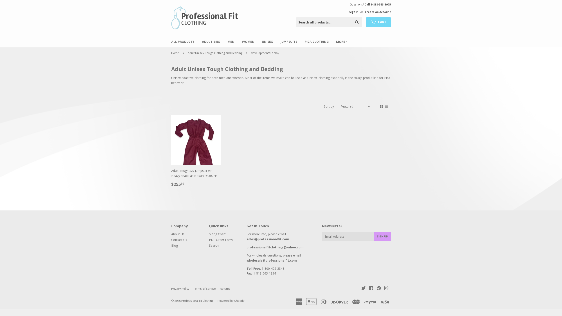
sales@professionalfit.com (268, 239)
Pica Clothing (317, 42)
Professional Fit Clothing (197, 301)
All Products (183, 42)
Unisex (267, 42)
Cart (381, 22)
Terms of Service (204, 289)
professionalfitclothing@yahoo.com (275, 247)
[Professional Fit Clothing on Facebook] (371, 289)
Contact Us (179, 240)
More (340, 42)
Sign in (353, 12)
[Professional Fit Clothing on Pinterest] (378, 289)
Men (230, 42)
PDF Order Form (221, 240)
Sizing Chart (217, 234)
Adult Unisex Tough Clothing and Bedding (215, 53)
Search (214, 245)
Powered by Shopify (231, 301)
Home (175, 53)
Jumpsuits (288, 42)
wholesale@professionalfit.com (272, 260)
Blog (174, 245)
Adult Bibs (211, 42)
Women (248, 42)
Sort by (329, 106)
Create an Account (378, 12)
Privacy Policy (180, 289)
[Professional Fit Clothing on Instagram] (386, 289)
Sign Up (382, 236)
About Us (177, 234)
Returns (225, 289)
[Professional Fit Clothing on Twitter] (363, 289)
